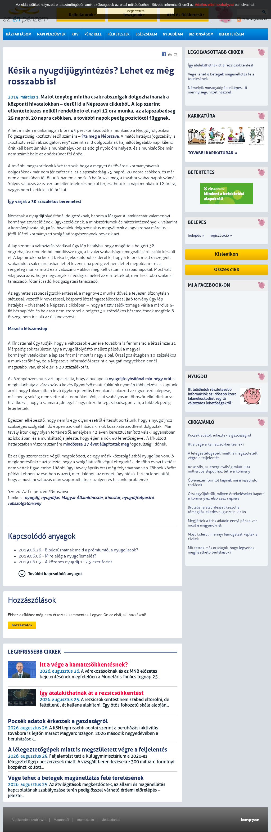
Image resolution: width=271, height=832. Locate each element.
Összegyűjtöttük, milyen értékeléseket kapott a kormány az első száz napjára (226, 496)
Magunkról (61, 820)
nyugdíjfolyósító (138, 497)
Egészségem (146, 34)
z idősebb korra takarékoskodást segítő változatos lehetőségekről (212, 398)
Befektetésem (231, 34)
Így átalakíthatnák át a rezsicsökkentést (220, 65)
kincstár (112, 497)
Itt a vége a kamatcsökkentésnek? (216, 444)
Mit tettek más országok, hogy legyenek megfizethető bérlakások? (221, 550)
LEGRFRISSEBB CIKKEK (34, 652)
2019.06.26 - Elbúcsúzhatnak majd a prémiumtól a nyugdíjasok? (78, 550)
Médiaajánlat (110, 820)
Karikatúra (201, 116)
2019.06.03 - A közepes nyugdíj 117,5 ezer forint (65, 562)
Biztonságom (201, 34)
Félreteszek (118, 34)
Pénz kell (93, 34)
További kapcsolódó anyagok (55, 573)
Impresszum (85, 820)
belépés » (196, 235)
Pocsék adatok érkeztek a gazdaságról (219, 435)
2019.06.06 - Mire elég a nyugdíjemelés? (57, 556)
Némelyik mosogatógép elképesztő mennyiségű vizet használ (217, 90)
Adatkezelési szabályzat (29, 820)
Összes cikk (226, 269)
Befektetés (201, 172)
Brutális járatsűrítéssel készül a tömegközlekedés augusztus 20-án (217, 509)
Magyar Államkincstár (82, 497)
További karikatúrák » (212, 152)
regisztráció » (221, 235)
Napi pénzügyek (51, 34)
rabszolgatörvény (24, 503)
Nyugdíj (197, 376)
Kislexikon (226, 254)
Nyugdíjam (173, 34)
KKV (75, 34)
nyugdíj (32, 497)
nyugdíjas (50, 497)
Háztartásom (18, 34)
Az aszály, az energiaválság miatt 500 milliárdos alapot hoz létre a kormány (219, 469)
